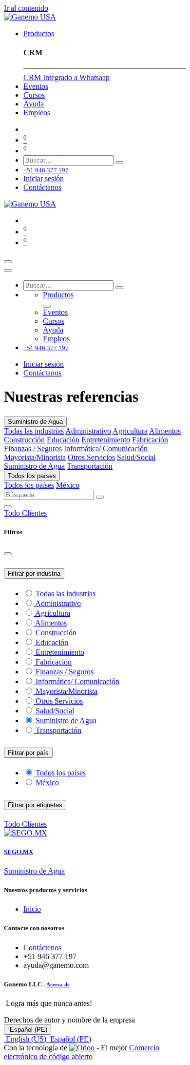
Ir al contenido (26, 8)
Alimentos (165, 431)
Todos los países (32, 476)
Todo (13, 513)
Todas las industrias (34, 431)
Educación (63, 440)
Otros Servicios (91, 457)
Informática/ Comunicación (106, 448)
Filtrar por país (28, 752)
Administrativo (88, 431)
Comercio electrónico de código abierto (81, 1052)
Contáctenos (42, 947)
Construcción (24, 440)
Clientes (34, 513)
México (67, 485)
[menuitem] (38, 33)
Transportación (90, 466)
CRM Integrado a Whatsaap (66, 77)
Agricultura (130, 431)
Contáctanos (42, 187)
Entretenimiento (105, 440)
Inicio (32, 909)
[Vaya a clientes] (95, 833)
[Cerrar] (8, 270)
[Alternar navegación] (8, 261)
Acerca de (58, 984)
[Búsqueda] (119, 162)
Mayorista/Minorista (35, 457)
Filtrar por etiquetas (35, 805)
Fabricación (150, 440)
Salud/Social (136, 457)
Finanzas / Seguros (33, 448)
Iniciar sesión (43, 178)
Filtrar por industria (34, 573)
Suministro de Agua (35, 421)
